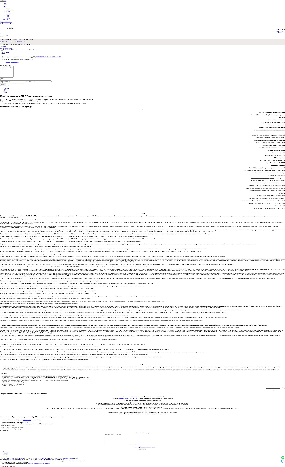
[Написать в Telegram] (282, 461)
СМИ (7, 16)
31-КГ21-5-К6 (3, 41)
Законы (8, 11)
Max (275, 31)
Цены (4, 3)
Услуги (5, 4)
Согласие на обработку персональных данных (46, 458)
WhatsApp (283, 31)
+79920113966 (3, 46)
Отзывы (8, 8)
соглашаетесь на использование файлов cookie (38, 463)
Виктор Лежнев (4, 35)
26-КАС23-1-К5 (12, 41)
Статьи (8, 15)
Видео (4, 6)
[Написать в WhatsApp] (282, 457)
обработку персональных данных (16, 82)
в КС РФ (5, 91)
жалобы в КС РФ (27, 420)
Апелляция (6, 88)
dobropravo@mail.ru (280, 32)
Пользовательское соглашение (8, 458)
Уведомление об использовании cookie (68, 458)
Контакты (5, 19)
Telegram (278, 31)
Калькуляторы (9, 10)
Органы (8, 14)
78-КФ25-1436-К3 (20, 41)
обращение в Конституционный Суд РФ (128, 398)
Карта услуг (9, 18)
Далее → (2, 78)
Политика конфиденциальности (25, 458)
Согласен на (143, 447)
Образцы (8, 12)
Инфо (4, 7)
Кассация (5, 89)
